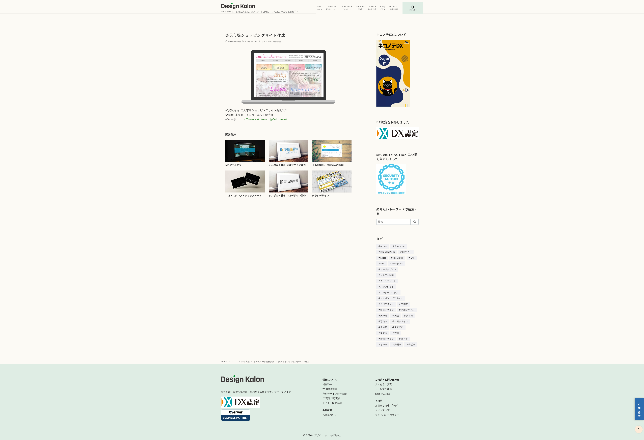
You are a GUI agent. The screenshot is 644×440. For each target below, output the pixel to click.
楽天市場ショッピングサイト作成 (293, 361)
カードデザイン (388, 269)
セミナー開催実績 (332, 403)
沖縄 (396, 332)
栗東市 (383, 332)
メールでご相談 (383, 388)
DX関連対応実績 (331, 398)
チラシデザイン (320, 195)
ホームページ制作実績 (271, 41)
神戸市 (404, 338)
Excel (383, 257)
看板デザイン (387, 338)
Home (224, 361)
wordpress (397, 263)
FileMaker (398, 257)
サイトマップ (382, 410)
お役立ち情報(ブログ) (386, 405)
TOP (319, 8)
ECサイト (407, 251)
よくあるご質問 (383, 384)
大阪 (396, 315)
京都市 (404, 304)
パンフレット (387, 286)
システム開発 (387, 275)
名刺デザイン (408, 309)
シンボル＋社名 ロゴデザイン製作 (287, 164)
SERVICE (347, 8)
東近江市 (398, 327)
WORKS (360, 8)
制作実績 (245, 361)
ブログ (234, 361)
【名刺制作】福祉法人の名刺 (327, 164)
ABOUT (332, 8)
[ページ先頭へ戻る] (639, 429)
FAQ (382, 8)
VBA (382, 263)
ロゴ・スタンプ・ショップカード (243, 195)
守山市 (383, 321)
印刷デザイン (387, 309)
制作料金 (327, 384)
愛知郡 (383, 327)
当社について (330, 414)
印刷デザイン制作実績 (335, 393)
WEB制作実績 (330, 388)
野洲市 (397, 344)
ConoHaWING (387, 251)
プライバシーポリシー (387, 414)
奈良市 (409, 315)
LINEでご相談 (382, 393)
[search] (414, 222)
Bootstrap (400, 246)
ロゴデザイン (387, 304)
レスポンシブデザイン (391, 298)
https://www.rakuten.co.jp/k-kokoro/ (262, 119)
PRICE (372, 8)
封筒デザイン (401, 321)
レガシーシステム (389, 292)
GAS (413, 257)
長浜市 (411, 344)
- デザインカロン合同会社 (326, 435)
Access (383, 246)
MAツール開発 (233, 164)
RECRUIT (394, 8)
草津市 (383, 344)
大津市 (383, 315)
